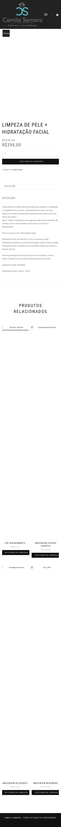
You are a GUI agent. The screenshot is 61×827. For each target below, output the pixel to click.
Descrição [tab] (10, 186)
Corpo (15, 169)
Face (20, 169)
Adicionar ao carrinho (31, 161)
